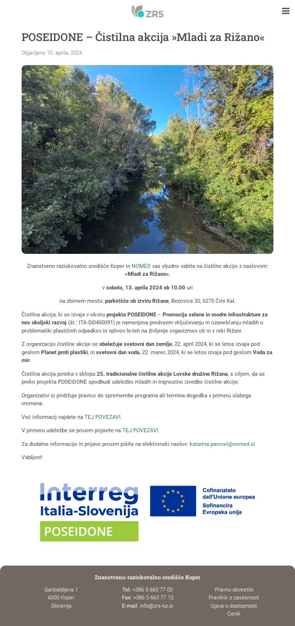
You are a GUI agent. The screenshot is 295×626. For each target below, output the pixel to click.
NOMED (141, 266)
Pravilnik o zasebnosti (234, 597)
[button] (286, 11)
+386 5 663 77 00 (152, 589)
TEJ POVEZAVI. (103, 417)
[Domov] (147, 11)
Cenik (233, 614)
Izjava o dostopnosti (233, 606)
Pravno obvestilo (234, 589)
